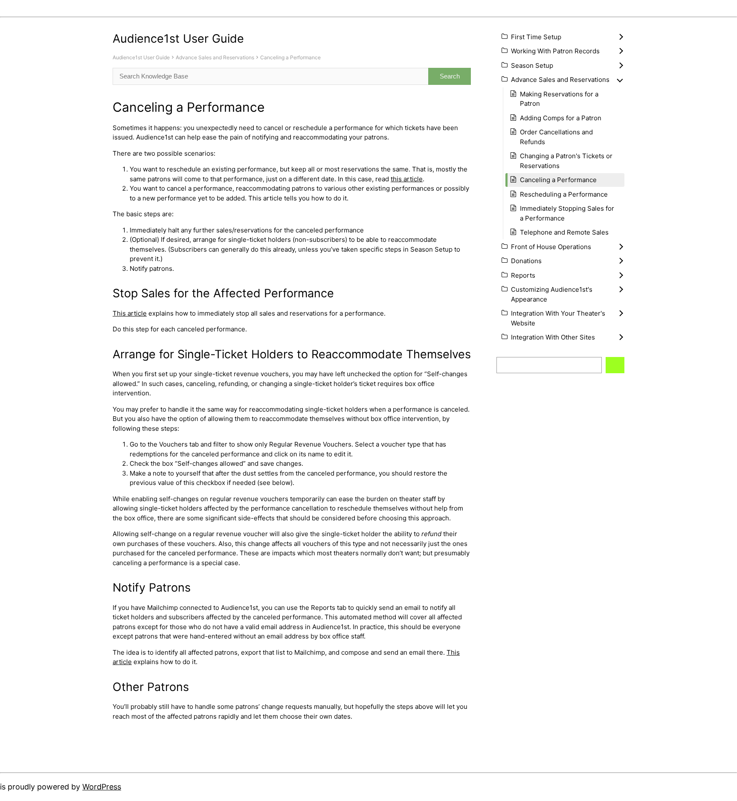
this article (407, 179)
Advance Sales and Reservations (215, 57)
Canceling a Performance (290, 57)
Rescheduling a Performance (564, 194)
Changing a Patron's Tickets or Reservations (566, 161)
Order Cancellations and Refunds (556, 137)
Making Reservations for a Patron (559, 99)
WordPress (101, 786)
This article (130, 313)
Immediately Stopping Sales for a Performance (567, 213)
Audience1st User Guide (141, 57)
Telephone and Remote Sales (564, 232)
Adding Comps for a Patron (560, 118)
